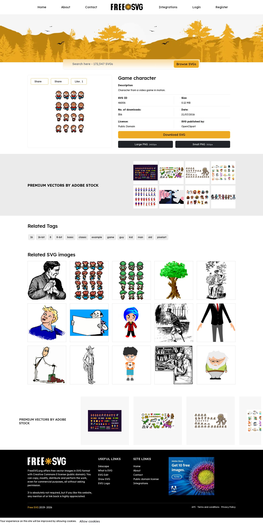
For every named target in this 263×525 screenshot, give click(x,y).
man (140, 237)
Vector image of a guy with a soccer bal (131, 378)
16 (31, 237)
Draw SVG (104, 479)
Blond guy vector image (45, 337)
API (194, 507)
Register (222, 7)
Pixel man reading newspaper (89, 336)
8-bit (59, 237)
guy (121, 237)
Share (38, 81)
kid (131, 237)
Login (196, 7)
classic (82, 237)
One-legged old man (170, 337)
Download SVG (174, 135)
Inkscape (103, 466)
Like (79, 81)
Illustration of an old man (46, 380)
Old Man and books (169, 380)
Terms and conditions (208, 507)
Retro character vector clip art (89, 293)
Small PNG (203, 144)
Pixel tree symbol (168, 295)
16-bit (41, 237)
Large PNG (146, 144)
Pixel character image (129, 295)
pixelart (161, 237)
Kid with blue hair (126, 337)
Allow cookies (89, 521)
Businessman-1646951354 (215, 337)
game (110, 237)
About (65, 7)
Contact (91, 7)
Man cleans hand (41, 295)
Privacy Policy (228, 507)
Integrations (168, 7)
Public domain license (146, 479)
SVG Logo (104, 483)
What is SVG (105, 470)
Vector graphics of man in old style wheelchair (216, 293)
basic (70, 237)
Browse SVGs (186, 64)
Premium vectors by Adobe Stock (63, 185)
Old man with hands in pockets (89, 378)
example (97, 237)
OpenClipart (188, 126)
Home (41, 7)
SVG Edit (103, 474)
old (150, 237)
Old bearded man (210, 380)
